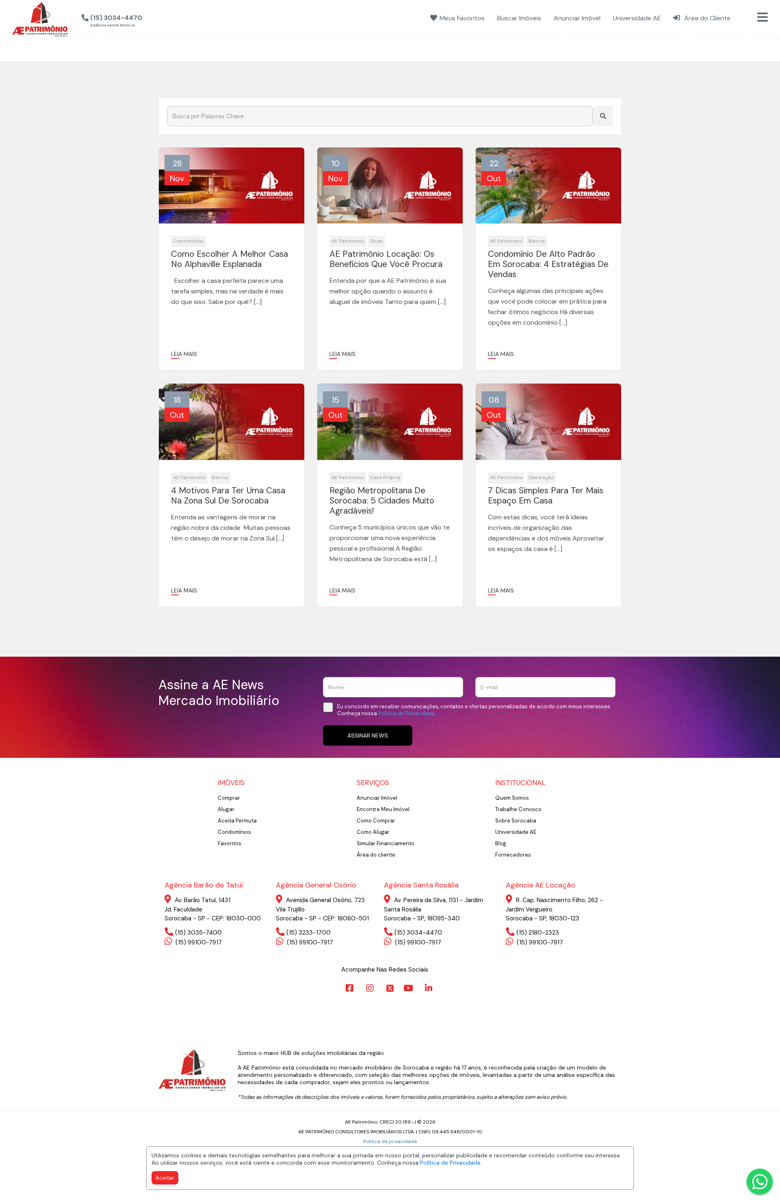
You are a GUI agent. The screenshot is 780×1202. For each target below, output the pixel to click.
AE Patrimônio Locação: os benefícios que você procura (385, 259)
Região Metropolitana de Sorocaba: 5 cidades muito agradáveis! (381, 501)
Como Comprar (376, 820)
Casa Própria (385, 477)
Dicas (376, 241)
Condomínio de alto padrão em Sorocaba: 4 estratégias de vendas (548, 264)
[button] (153, 18)
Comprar (229, 797)
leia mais (184, 354)
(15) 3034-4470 (418, 933)
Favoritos (229, 843)
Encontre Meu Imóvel (383, 809)
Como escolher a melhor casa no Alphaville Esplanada (229, 259)
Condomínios (188, 241)
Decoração (541, 477)
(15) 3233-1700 (308, 933)
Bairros (537, 241)
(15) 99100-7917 (198, 942)
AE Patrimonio (348, 241)
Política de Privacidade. (451, 1162)
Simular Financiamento (385, 843)
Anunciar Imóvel (377, 797)
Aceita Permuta (237, 820)
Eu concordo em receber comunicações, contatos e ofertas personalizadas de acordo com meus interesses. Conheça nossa (474, 710)
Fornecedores (513, 854)
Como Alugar (373, 832)
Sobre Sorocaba (515, 820)
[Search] (603, 116)
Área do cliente (376, 854)
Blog (500, 843)
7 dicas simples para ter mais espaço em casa (545, 496)
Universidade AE (515, 832)
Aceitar (165, 1177)
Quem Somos (512, 797)
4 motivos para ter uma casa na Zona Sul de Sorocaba (228, 496)
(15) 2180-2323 (537, 933)
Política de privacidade (390, 1141)
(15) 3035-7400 (198, 933)
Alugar (226, 809)
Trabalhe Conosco (518, 809)
